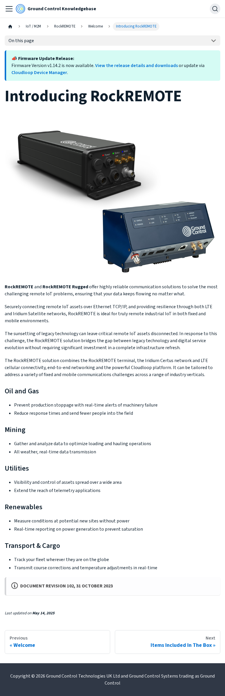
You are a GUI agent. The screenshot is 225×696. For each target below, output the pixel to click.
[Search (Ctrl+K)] (215, 9)
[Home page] (10, 26)
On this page (21, 40)
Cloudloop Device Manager (39, 72)
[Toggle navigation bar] (9, 8)
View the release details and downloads (136, 65)
